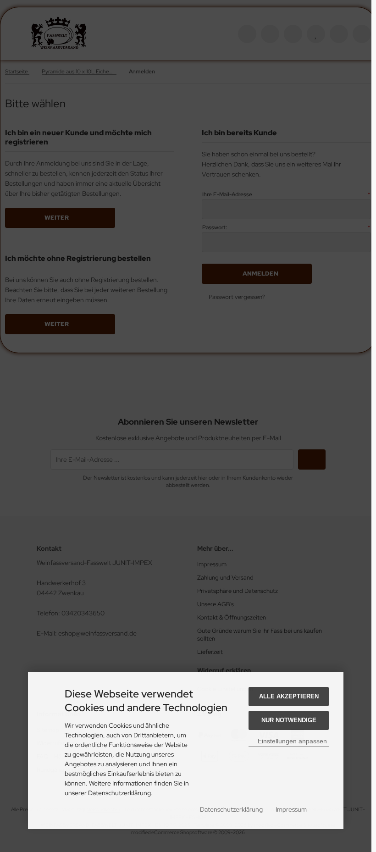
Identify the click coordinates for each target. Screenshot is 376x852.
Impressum (291, 809)
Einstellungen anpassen (291, 741)
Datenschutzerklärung (231, 809)
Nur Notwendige (288, 720)
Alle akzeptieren (289, 696)
